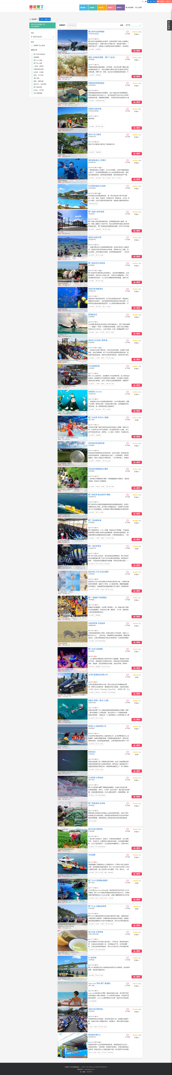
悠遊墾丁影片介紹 (145, 1)
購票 (32, 42)
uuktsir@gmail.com (89, 1069)
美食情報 (101, 7)
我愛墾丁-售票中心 (165, 1)
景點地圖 (82, 7)
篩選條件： (63, 25)
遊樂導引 (110, 7)
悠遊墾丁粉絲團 (142, 1)
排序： (122, 25)
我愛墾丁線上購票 (39, 45)
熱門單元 (119, 7)
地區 (32, 33)
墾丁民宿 (153, 1)
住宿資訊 (91, 7)
